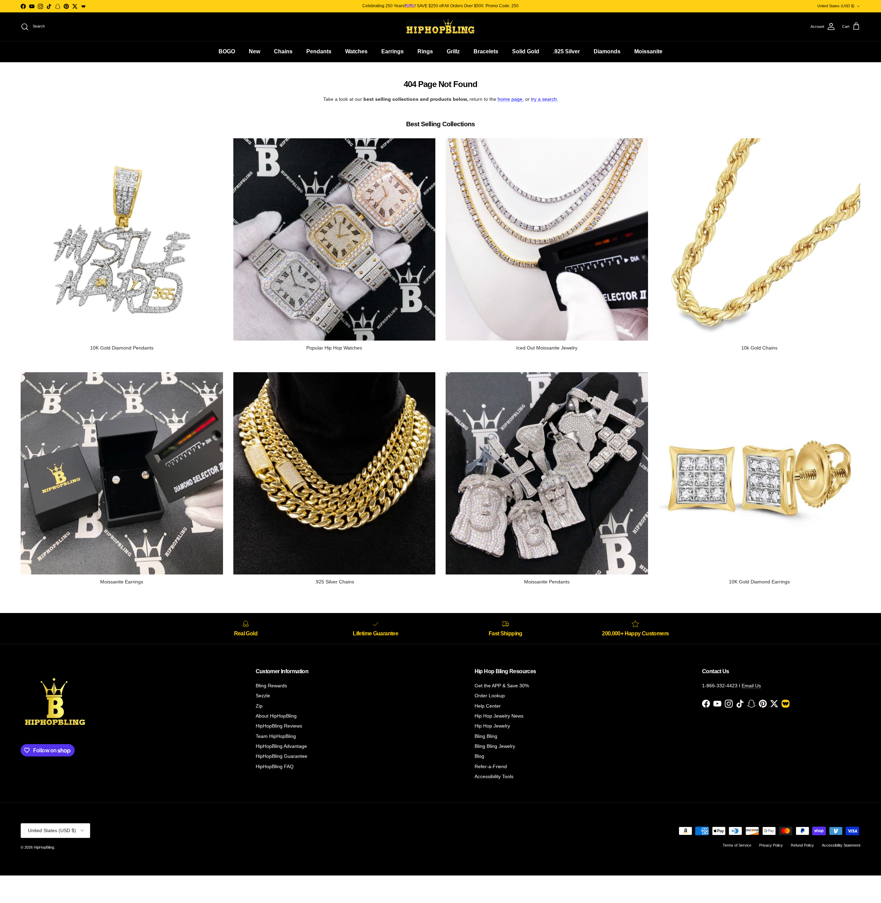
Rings (425, 51)
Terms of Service (737, 845)
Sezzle (263, 695)
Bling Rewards (271, 685)
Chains (283, 51)
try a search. (544, 99)
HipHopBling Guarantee (281, 756)
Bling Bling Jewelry (495, 746)
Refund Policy (802, 845)
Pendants (318, 51)
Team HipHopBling (276, 736)
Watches (356, 51)
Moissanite (648, 51)
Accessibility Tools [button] (494, 776)
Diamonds (607, 51)
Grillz (453, 51)
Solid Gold (525, 51)
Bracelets (486, 51)
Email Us (751, 685)
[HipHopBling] (440, 26)
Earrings (392, 51)
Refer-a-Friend (491, 766)
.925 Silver (566, 51)
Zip (259, 706)
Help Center (488, 706)
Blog (479, 756)
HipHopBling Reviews (279, 726)
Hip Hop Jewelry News (499, 716)
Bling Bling (486, 736)
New (254, 51)
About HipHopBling (276, 716)
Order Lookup (490, 695)
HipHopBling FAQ (275, 766)
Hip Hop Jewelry (492, 726)
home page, (511, 99)
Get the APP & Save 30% (502, 685)
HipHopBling (44, 847)
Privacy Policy (771, 845)
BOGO (227, 51)
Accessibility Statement (841, 845)
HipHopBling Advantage (281, 746)
